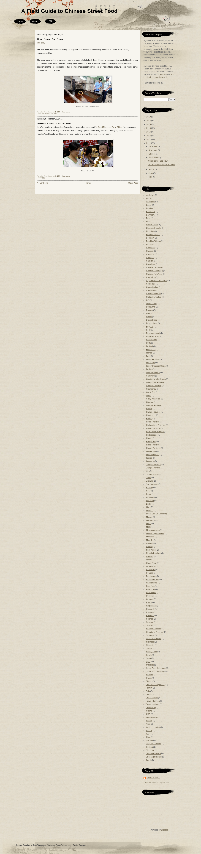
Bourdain (150, 238)
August (152, 169)
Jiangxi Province (153, 468)
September (153, 158)
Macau (149, 517)
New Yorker (151, 550)
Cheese (149, 251)
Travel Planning (153, 701)
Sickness (150, 642)
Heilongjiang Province (155, 425)
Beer (148, 218)
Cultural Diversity (153, 294)
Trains (149, 694)
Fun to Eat (150, 363)
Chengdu (150, 258)
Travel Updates (152, 704)
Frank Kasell (153, 777)
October (152, 154)
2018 (148, 120)
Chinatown (150, 264)
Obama (149, 560)
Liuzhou (149, 510)
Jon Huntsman (152, 484)
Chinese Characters (154, 267)
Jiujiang (149, 481)
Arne (83, 845)
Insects (149, 458)
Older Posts (133, 183)
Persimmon (151, 576)
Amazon (163, 74)
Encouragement (153, 333)
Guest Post (150, 392)
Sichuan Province (153, 639)
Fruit (148, 356)
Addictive (150, 195)
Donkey (149, 310)
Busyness (150, 244)
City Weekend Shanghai (156, 281)
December (153, 146)
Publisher (150, 596)
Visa (148, 724)
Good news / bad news (49, 113)
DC (147, 300)
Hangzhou (150, 415)
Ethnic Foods (151, 340)
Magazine (150, 520)
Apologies (150, 202)
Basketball (150, 212)
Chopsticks (151, 277)
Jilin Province (152, 474)
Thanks (149, 681)
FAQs (50, 21)
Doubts (149, 313)
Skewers (150, 648)
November (153, 150)
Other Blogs (151, 566)
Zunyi (148, 760)
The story (41, 43)
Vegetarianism (152, 717)
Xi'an (148, 737)
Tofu (148, 691)
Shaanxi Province (153, 629)
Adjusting (150, 198)
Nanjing (149, 543)
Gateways (150, 376)
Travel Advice (152, 698)
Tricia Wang (151, 708)
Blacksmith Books (153, 228)
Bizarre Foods (152, 225)
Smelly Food (151, 652)
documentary (151, 303)
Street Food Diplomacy (156, 668)
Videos (149, 721)
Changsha (150, 248)
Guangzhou (151, 389)
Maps (148, 524)
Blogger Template (23, 845)
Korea (148, 494)
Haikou (149, 409)
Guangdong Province (155, 382)
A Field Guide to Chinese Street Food (69, 11)
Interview (150, 461)
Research (150, 609)
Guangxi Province (153, 386)
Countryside (151, 290)
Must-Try (150, 540)
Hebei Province (152, 422)
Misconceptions (153, 530)
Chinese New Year (154, 274)
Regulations (151, 606)
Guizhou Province (153, 405)
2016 (148, 124)
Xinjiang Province (153, 744)
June (151, 173)
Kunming (150, 497)
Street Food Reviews (155, 671)
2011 (148, 143)
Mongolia (150, 537)
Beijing (149, 221)
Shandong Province (154, 632)
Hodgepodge (152, 435)
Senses (149, 625)
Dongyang (150, 307)
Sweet (149, 678)
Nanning (150, 547)
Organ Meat (151, 563)
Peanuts (149, 573)
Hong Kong (151, 441)
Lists (43, 177)
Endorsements (152, 336)
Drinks (149, 317)
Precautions (151, 593)
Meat (148, 527)
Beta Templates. (39, 845)
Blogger (164, 830)
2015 (148, 128)
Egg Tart (149, 326)
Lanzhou (150, 501)
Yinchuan (150, 750)
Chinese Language (154, 271)
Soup (148, 658)
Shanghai (150, 635)
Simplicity (150, 645)
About (35, 21)
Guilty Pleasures (153, 399)
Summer (149, 675)
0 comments (66, 112)
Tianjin (149, 688)
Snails (149, 655)
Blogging (150, 231)
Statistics (150, 665)
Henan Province (153, 428)
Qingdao (150, 599)
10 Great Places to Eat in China (54, 123)
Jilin (148, 471)
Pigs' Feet (150, 586)
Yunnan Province (153, 753)
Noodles (149, 556)
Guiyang (149, 402)
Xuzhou (149, 747)
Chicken (149, 261)
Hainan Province (153, 412)
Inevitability (151, 451)
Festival (149, 346)
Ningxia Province (153, 553)
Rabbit (149, 602)
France (149, 353)
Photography (151, 583)
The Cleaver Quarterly (155, 685)
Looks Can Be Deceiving (156, 514)
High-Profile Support (155, 432)
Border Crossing (153, 235)
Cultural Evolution (153, 297)
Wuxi (148, 734)
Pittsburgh (150, 589)
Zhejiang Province (154, 757)
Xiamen (149, 740)
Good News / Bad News (50, 39)
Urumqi (149, 711)
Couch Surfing (152, 287)
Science (149, 619)
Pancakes (150, 570)
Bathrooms (150, 215)
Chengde (150, 254)
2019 (148, 117)
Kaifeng (149, 487)
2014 (148, 132)
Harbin (149, 418)
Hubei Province (152, 445)
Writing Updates (153, 727)
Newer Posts (42, 183)
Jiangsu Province (153, 464)
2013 (148, 136)
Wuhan (149, 730)
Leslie (148, 504)
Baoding (149, 208)
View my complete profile (156, 782)
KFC (148, 491)
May (151, 177)
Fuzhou (149, 369)
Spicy (148, 662)
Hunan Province (153, 448)
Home (20, 21)
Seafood (149, 622)
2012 (148, 139)
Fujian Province (153, 359)
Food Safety (151, 349)
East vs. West (152, 323)
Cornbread (150, 284)
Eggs (148, 330)
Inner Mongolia (152, 455)
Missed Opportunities (155, 533)
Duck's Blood (151, 320)
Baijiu (148, 205)
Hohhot (149, 438)
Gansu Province (153, 372)
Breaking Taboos (153, 241)
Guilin (148, 395)
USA (148, 714)
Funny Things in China (156, 366)
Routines (150, 616)
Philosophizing (152, 579)
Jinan (148, 478)
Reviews (150, 612)
